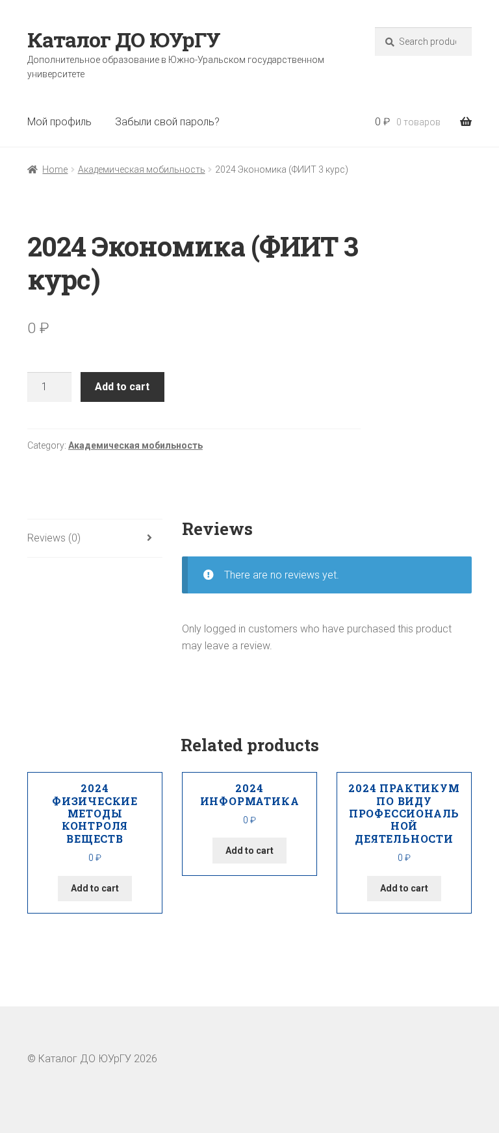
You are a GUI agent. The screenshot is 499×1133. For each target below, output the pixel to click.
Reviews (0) (54, 538)
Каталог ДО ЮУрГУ (123, 39)
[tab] (94, 538)
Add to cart (122, 386)
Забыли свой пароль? (167, 122)
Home (55, 169)
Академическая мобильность (141, 169)
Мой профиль (59, 122)
